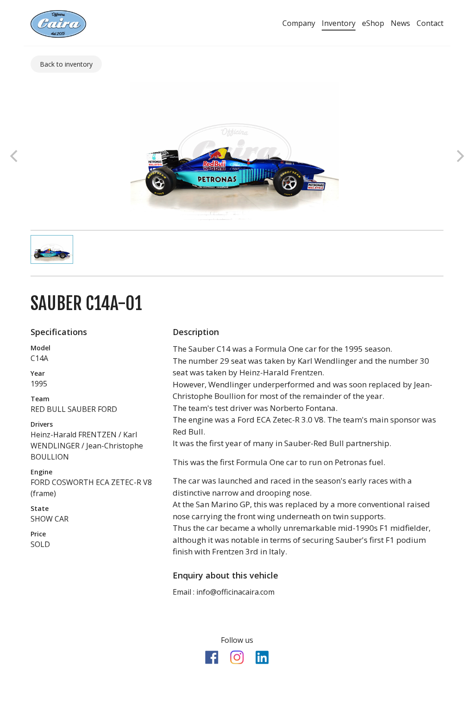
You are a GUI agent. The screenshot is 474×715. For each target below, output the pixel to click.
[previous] (15, 156)
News (400, 23)
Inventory (339, 23)
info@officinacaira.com (235, 592)
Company (298, 23)
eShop (373, 23)
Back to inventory (66, 64)
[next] (459, 156)
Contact (430, 23)
